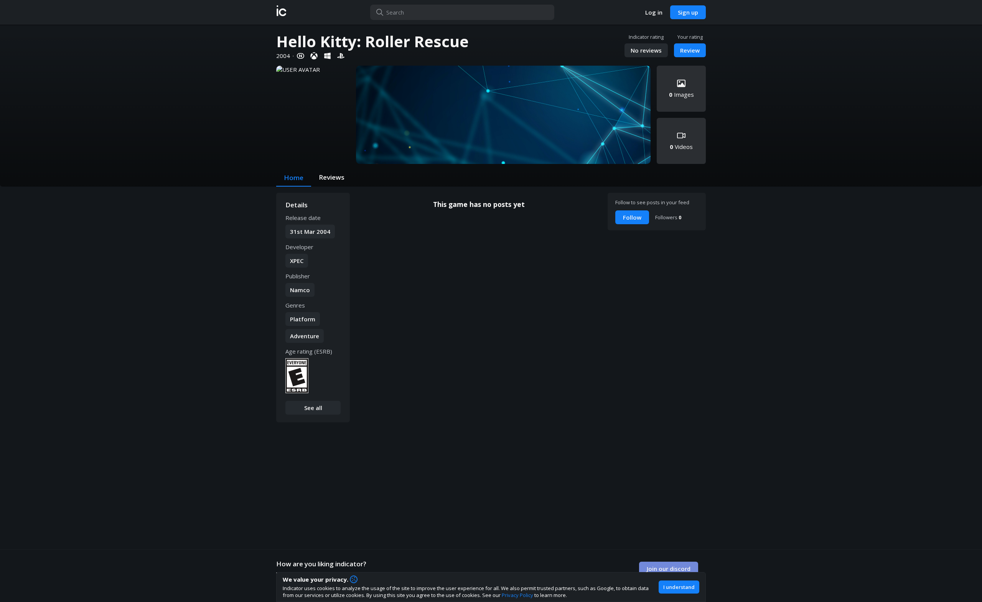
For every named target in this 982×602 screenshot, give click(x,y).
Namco (300, 290)
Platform (302, 319)
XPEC (296, 261)
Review (690, 50)
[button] (281, 12)
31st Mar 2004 (310, 231)
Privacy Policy (517, 595)
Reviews (331, 177)
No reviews (646, 50)
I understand (679, 587)
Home (293, 177)
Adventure (304, 336)
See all (313, 408)
